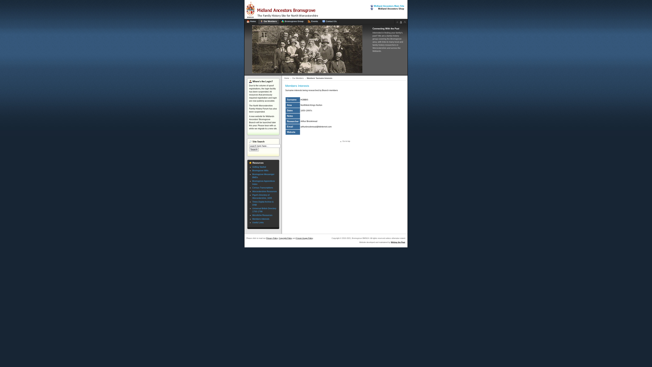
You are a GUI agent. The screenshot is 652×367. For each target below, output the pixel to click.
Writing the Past (398, 242)
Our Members (298, 78)
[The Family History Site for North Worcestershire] (282, 18)
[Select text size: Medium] (401, 21)
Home (286, 78)
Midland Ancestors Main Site (389, 6)
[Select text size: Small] (397, 21)
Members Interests (297, 86)
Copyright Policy (285, 238)
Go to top (346, 141)
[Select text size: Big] (405, 21)
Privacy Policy (272, 238)
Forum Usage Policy (304, 238)
